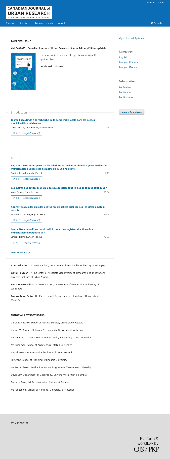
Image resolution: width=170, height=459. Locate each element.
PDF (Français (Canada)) (28, 133)
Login (161, 2)
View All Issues (19, 252)
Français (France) (128, 67)
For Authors (125, 92)
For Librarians (126, 97)
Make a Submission (132, 112)
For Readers (125, 87)
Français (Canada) (129, 62)
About (62, 23)
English (123, 57)
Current (10, 23)
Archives (24, 23)
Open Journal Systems (131, 38)
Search (157, 23)
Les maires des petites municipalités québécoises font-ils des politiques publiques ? (59, 187)
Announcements (44, 23)
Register (150, 2)
